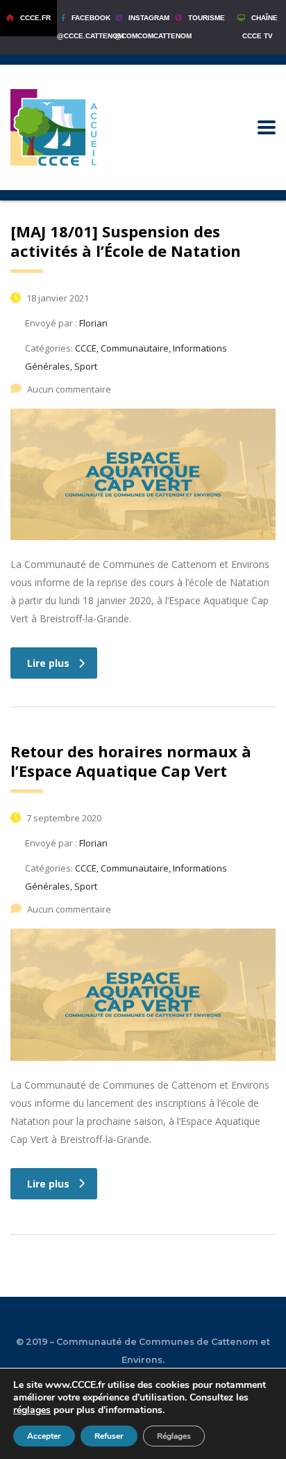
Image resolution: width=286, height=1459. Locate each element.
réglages (32, 1410)
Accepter (44, 1436)
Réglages (174, 1436)
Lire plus (48, 663)
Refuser (109, 1436)
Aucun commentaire (69, 389)
